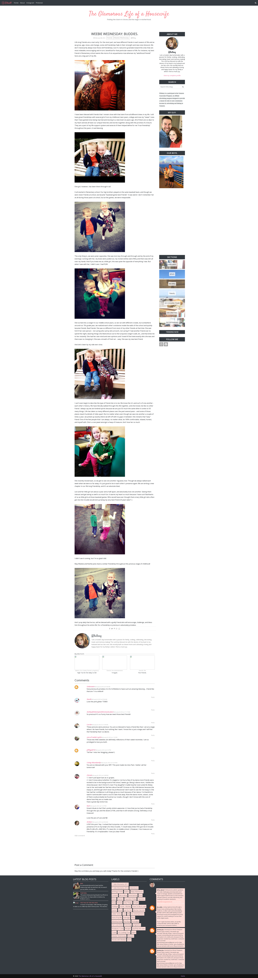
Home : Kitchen (125, 906)
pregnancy (136, 925)
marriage (126, 917)
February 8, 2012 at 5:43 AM (102, 687)
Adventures (134, 888)
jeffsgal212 (91, 750)
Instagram (30, 3)
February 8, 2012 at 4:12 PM (103, 750)
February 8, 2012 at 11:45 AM (99, 725)
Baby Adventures (137, 891)
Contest (115, 895)
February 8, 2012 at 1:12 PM (109, 737)
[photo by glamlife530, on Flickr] (100, 451)
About (22, 3)
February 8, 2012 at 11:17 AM (121, 712)
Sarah (89, 699)
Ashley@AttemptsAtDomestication (100, 712)
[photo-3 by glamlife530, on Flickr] (100, 157)
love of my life (117, 917)
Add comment (80, 835)
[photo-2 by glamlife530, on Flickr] (100, 593)
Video (134, 932)
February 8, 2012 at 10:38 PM (100, 775)
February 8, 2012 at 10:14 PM (109, 763)
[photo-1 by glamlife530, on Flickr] (100, 529)
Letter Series (116, 914)
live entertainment (137, 914)
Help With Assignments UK (164, 902)
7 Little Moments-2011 (120, 884)
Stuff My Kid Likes (138, 929)
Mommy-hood (117, 921)
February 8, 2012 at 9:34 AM (99, 699)
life (128, 914)
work (129, 940)
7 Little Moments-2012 (120, 888)
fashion (120, 899)
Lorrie (89, 724)
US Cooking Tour (124, 932)
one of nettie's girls (94, 737)
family (114, 899)
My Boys (127, 921)
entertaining (133, 895)
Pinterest (39, 3)
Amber (89, 822)
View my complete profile (172, 75)
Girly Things (128, 903)
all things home (117, 891)
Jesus (120, 910)
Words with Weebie (119, 940)
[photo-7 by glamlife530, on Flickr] (100, 293)
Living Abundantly (94, 762)
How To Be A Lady (139, 906)
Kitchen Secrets (139, 910)
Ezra (140, 895)
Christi (89, 775)
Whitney (172, 52)
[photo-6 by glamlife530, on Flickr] (100, 374)
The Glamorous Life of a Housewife (129, 14)
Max (133, 917)
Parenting (127, 925)
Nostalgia (135, 921)
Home (16, 3)
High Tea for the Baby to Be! (87, 673)
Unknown (90, 686)
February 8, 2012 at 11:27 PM (98, 806)
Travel (114, 932)
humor (114, 910)
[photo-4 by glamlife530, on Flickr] (100, 85)
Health (136, 903)
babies (126, 891)
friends (110, 38)
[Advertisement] (172, 221)
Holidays (115, 906)
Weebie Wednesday (121, 38)
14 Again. (115, 673)
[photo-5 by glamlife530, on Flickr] (100, 227)
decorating (123, 895)
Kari (88, 806)
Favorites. (141, 899)
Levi (124, 914)
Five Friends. (142, 673)
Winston (131, 936)
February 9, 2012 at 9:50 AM (100, 822)
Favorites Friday (130, 899)
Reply (152, 697)
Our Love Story (117, 925)
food (113, 903)
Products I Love (117, 929)
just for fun (128, 910)
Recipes (128, 929)
